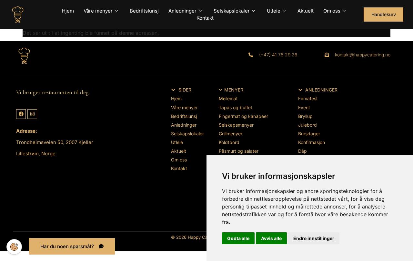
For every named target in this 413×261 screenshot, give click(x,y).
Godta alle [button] (238, 238)
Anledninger (182, 11)
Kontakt (205, 18)
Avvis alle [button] (271, 238)
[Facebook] (21, 114)
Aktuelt (305, 11)
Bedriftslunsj (144, 11)
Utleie (273, 11)
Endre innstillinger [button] (313, 238)
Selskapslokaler (232, 11)
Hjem (68, 11)
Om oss (331, 11)
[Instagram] (32, 114)
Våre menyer (98, 11)
